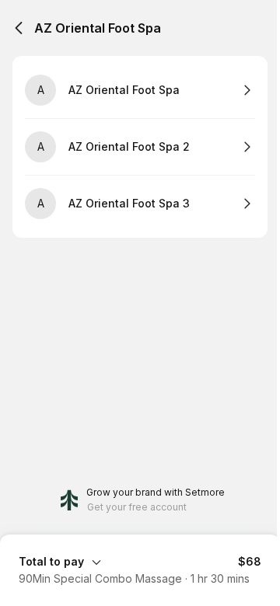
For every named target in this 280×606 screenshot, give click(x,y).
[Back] (18, 28)
